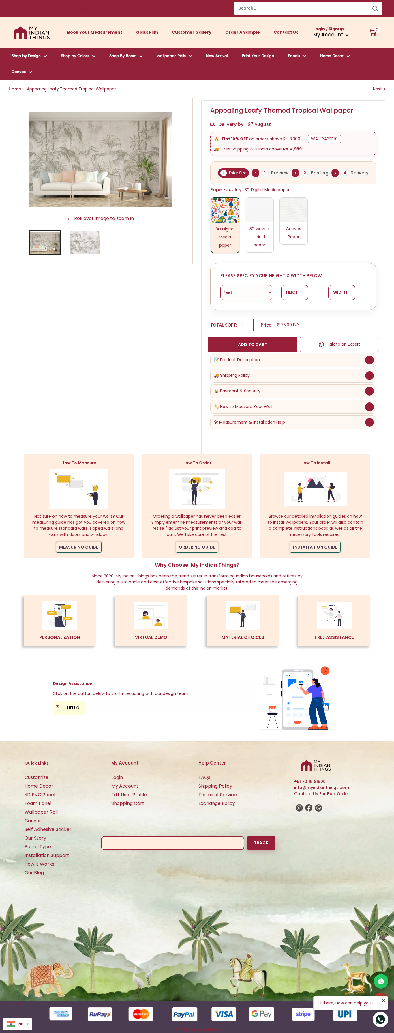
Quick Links (37, 763)
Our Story (35, 838)
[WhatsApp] (381, 981)
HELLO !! (69, 707)
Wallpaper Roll (41, 812)
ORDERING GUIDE (197, 547)
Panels (294, 56)
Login (117, 777)
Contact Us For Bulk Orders (323, 794)
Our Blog (34, 872)
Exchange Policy (216, 803)
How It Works (39, 864)
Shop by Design (26, 56)
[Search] (375, 8)
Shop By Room (122, 56)
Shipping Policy (215, 786)
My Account (124, 786)
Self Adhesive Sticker (48, 829)
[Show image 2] (85, 242)
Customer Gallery (191, 32)
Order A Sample (242, 32)
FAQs (204, 777)
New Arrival (217, 56)
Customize (36, 777)
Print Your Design (258, 56)
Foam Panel (38, 803)
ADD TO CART (252, 344)
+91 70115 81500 (310, 781)
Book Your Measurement (94, 32)
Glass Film (147, 32)
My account (328, 34)
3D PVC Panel (40, 794)
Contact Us (286, 32)
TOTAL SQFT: (223, 325)
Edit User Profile (129, 794)
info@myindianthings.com (321, 787)
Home (15, 89)
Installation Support (47, 855)
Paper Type (38, 846)
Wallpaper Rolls (171, 56)
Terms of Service (217, 794)
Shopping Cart (127, 803)
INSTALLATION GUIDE (315, 547)
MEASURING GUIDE (78, 547)
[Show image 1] (45, 242)
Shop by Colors (75, 56)
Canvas (19, 72)
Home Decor (332, 56)
